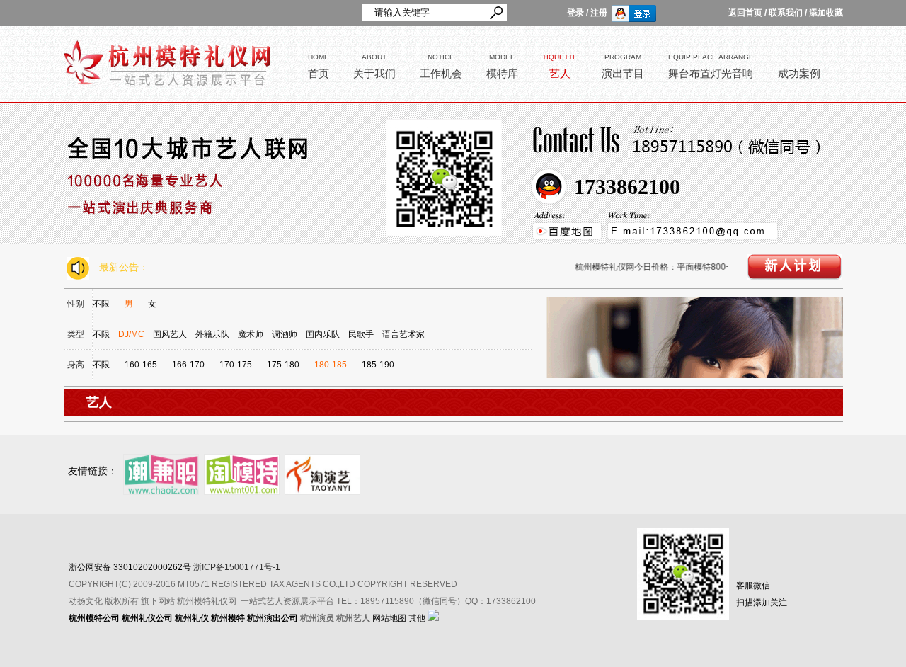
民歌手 (361, 334)
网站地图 (389, 618)
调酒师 (284, 334)
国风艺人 (170, 334)
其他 (416, 618)
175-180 (283, 365)
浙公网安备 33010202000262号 (130, 567)
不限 (101, 304)
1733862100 (627, 186)
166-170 (188, 365)
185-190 (378, 365)
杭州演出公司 (272, 618)
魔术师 (250, 334)
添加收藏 (826, 13)
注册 (598, 13)
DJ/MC (131, 334)
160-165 (141, 365)
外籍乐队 (212, 334)
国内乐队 (323, 334)
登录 (575, 13)
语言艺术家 (403, 334)
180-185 (330, 365)
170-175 (235, 365)
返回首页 (745, 13)
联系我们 (786, 13)
